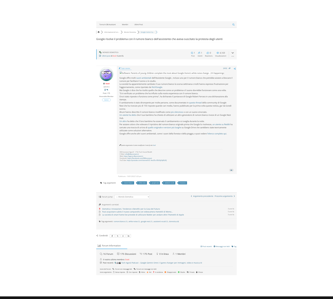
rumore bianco (128, 183)
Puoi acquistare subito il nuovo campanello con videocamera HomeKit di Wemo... (137, 211)
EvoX (115, 56)
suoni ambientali (143, 78)
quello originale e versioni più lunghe (164, 127)
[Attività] (107, 90)
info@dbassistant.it (132, 154)
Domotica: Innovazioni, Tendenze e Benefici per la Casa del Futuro (131, 209)
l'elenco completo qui (216, 133)
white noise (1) (134, 221)
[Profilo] (105, 90)
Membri (125, 24)
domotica (183, 183)
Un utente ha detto (127, 115)
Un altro (123, 121)
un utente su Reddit (221, 124)
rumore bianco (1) (121, 221)
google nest (155, 183)
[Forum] (99, 32)
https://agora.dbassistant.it (133, 156)
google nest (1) (147, 221)
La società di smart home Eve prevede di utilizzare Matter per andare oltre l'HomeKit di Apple (143, 214)
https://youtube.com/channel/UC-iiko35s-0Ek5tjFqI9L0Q (147, 160)
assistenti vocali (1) (160, 221)
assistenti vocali (169, 183)
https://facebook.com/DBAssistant (139, 158)
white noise (142, 183)
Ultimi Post (138, 24)
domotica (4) (174, 221)
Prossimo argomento (224, 196)
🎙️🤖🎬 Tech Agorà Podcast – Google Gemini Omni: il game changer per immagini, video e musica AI (158, 263)
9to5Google (157, 87)
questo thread (195, 102)
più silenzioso (177, 112)
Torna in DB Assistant (107, 24)
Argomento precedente (202, 196)
